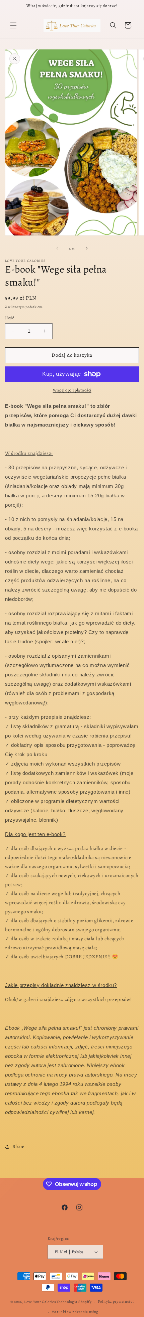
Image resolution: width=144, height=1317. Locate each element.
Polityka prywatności (116, 1301)
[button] (13, 25)
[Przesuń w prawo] (86, 248)
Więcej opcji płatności (72, 390)
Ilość (9, 318)
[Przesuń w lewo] (57, 248)
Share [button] (18, 1146)
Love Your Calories (40, 1301)
